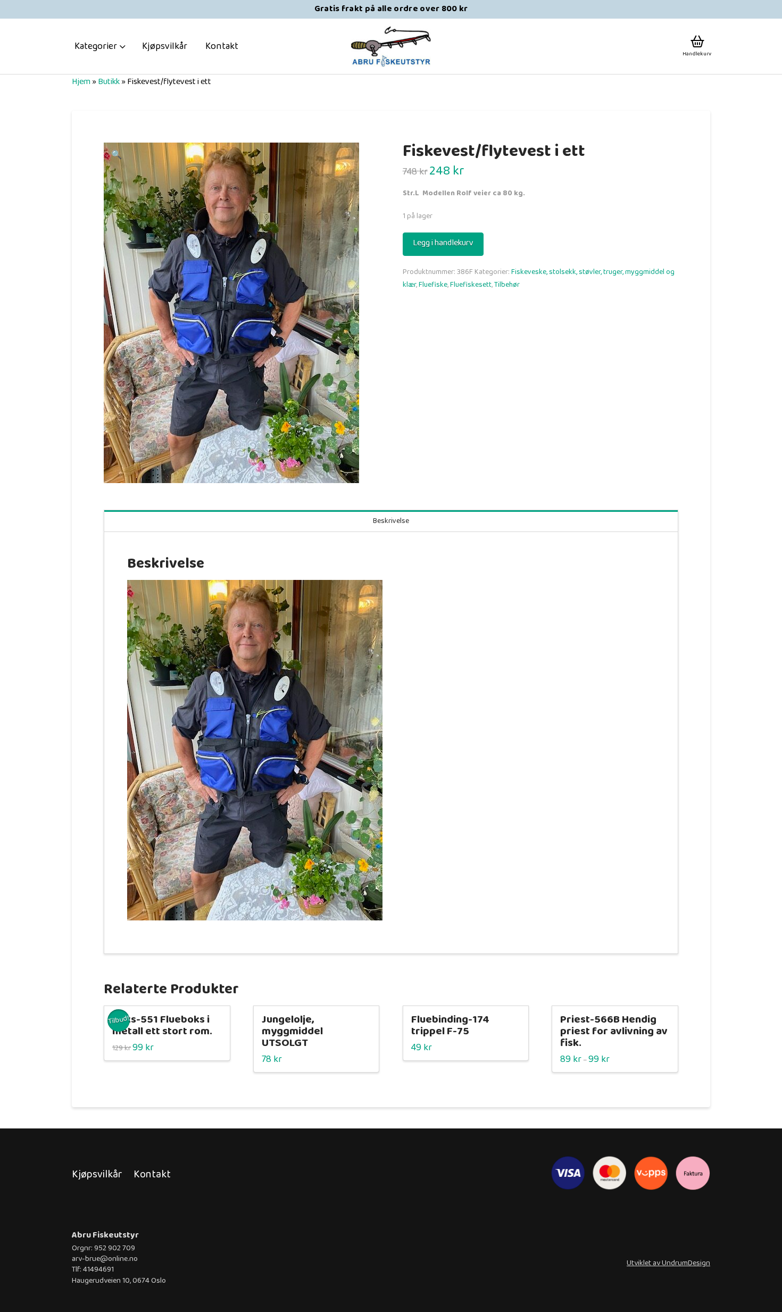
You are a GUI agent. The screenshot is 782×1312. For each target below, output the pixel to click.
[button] (100, 46)
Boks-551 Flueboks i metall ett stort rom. (162, 1025)
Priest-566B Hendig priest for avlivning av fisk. (614, 1031)
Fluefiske (433, 284)
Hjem (81, 81)
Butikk (109, 81)
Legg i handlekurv (443, 243)
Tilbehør (507, 284)
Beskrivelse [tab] (391, 521)
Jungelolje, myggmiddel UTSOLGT (292, 1031)
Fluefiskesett (471, 284)
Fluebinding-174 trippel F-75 (450, 1025)
